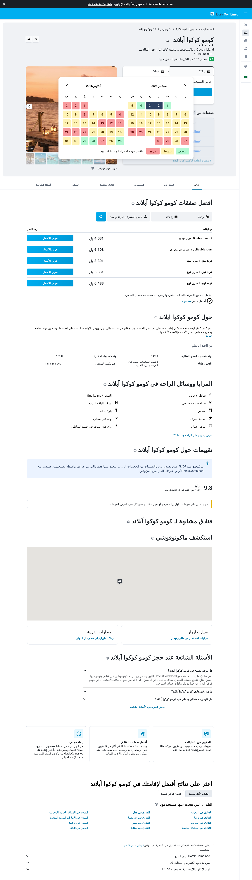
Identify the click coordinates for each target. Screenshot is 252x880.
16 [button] (158, 123)
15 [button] (167, 123)
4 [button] (141, 105)
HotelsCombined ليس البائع (192, 856)
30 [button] (158, 141)
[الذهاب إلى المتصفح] (246, 56)
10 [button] (149, 114)
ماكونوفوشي (165, 29)
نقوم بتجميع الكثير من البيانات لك (190, 862)
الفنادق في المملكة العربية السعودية (68, 812)
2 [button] (159, 105)
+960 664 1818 (204, 54)
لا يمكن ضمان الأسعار (134, 845)
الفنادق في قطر (141, 812)
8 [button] (167, 114)
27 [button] (185, 141)
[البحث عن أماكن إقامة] (246, 33)
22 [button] (167, 132)
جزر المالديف (188, 29)
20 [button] (185, 132)
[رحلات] (246, 66)
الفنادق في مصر (141, 822)
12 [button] (132, 114)
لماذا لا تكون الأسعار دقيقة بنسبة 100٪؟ (186, 869)
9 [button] (159, 114)
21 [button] (176, 132)
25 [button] (141, 132)
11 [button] (141, 114)
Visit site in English (100, 4)
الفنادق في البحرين (201, 822)
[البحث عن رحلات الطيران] (246, 25)
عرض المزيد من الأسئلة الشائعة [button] (147, 707)
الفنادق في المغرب (201, 812)
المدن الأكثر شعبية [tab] (171, 793)
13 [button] (185, 123)
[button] (4, 4)
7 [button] (176, 114)
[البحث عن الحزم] (246, 48)
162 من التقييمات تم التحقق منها (179, 59)
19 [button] (132, 123)
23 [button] (158, 132)
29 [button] (167, 141)
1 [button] (167, 105)
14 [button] (176, 123)
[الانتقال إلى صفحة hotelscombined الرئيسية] (224, 14)
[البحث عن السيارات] (246, 40)
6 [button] (185, 114)
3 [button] (150, 105)
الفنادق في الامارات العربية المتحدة (69, 817)
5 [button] (132, 105)
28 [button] (176, 141)
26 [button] (132, 132)
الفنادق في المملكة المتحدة (197, 828)
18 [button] (141, 123)
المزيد (209, 335)
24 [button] (149, 132)
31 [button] (66, 141)
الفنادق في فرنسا (78, 822)
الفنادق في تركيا (203, 817)
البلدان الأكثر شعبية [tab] (199, 793)
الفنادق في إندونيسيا (139, 817)
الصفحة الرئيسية (206, 29)
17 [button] (149, 123)
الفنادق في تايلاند (79, 828)
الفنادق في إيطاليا (140, 828)
